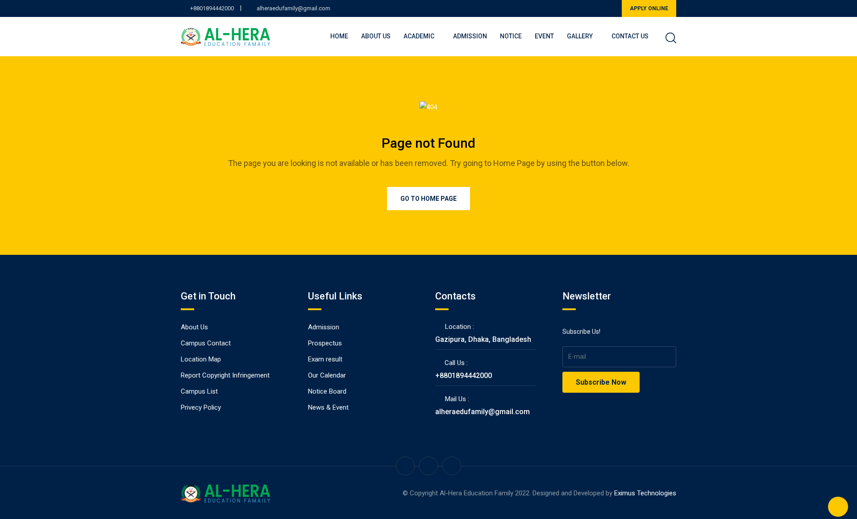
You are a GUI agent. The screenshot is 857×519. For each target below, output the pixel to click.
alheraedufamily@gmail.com (293, 8)
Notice (511, 36)
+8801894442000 (212, 8)
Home (339, 36)
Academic (419, 36)
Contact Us (630, 36)
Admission (470, 36)
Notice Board (327, 391)
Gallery (580, 36)
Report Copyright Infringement (225, 375)
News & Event (328, 407)
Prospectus (325, 343)
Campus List (199, 391)
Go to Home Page (428, 198)
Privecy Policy (201, 407)
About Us (376, 36)
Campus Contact (206, 343)
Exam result (325, 359)
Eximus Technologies (645, 493)
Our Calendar (327, 375)
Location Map (201, 359)
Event (544, 36)
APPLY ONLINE (649, 8)
